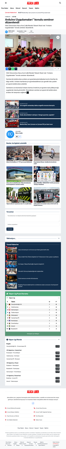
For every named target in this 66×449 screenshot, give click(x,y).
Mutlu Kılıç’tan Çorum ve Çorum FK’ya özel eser (34, 12)
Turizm (31, 443)
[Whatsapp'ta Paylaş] (12, 69)
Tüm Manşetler (39, 416)
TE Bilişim (55, 443)
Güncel (18, 8)
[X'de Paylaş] (9, 69)
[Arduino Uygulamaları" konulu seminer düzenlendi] (33, 50)
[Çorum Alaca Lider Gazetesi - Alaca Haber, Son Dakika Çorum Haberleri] (33, 3)
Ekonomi (8, 443)
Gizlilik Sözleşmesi (42, 443)
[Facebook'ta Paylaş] (7, 69)
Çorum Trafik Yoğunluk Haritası (43, 412)
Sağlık (14, 443)
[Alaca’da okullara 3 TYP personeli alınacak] (19, 153)
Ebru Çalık (19, 133)
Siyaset (24, 8)
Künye (17, 445)
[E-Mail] (17, 136)
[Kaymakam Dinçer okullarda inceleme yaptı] (47, 153)
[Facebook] (20, 136)
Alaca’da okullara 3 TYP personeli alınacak (19, 162)
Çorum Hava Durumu (41, 408)
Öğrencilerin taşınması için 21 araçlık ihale (19, 203)
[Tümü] (59, 238)
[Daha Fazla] (16, 69)
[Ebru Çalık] (10, 134)
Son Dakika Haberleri (12, 420)
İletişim (9, 445)
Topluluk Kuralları (29, 445)
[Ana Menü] (6, 3)
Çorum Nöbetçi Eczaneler (13, 408)
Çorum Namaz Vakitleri (13, 412)
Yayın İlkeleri (41, 445)
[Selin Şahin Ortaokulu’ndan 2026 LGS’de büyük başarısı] (47, 195)
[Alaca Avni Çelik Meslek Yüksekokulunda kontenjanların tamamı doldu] (19, 174)
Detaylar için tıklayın (33, 333)
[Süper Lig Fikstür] (59, 339)
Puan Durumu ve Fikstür (13, 416)
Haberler (7, 16)
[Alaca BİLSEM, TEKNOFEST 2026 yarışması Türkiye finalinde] (47, 174)
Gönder (10, 229)
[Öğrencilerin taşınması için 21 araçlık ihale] (19, 195)
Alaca (12, 8)
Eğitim (37, 8)
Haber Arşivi (39, 420)
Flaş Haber (4, 8)
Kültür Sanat (22, 443)
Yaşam (31, 8)
